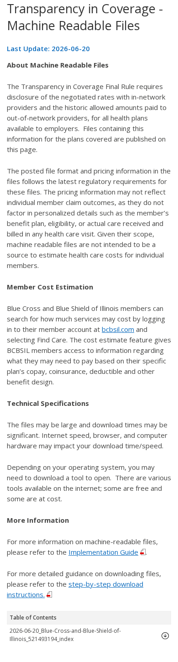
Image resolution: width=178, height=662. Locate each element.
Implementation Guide (103, 552)
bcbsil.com (118, 329)
